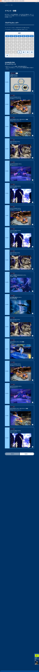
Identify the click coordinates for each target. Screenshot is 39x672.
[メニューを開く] (36, 2)
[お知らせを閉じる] (38, 1)
